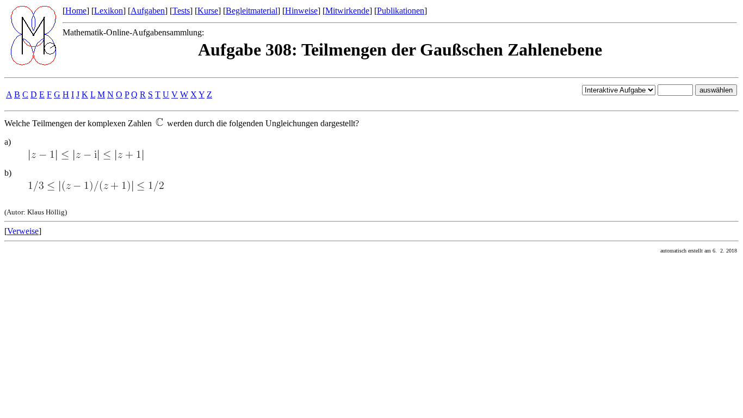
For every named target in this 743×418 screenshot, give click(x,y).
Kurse (207, 10)
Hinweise (301, 10)
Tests (181, 10)
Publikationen (400, 10)
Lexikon (108, 10)
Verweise (23, 231)
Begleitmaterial (251, 10)
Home (75, 10)
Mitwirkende (347, 10)
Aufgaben (148, 10)
